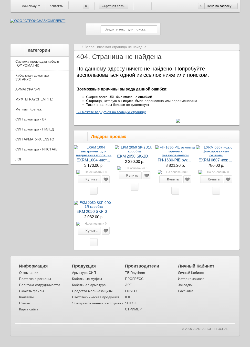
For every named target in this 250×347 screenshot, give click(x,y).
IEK (127, 297)
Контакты (56, 6)
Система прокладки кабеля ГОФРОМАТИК (37, 63)
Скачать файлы (31, 291)
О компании (28, 273)
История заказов (191, 279)
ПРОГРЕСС (134, 279)
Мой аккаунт (30, 6)
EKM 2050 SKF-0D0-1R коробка (105, 211)
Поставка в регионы (35, 279)
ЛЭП (18, 159)
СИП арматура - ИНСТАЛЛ (36, 149)
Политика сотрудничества (39, 285)
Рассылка (185, 291)
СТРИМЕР (133, 309)
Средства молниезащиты (92, 291)
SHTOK (131, 303)
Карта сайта (28, 309)
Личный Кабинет (191, 273)
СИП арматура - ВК (30, 119)
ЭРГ (128, 285)
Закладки (185, 285)
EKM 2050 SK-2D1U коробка (143, 156)
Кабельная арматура (89, 285)
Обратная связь (113, 6)
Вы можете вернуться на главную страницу (111, 112)
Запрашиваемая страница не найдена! (116, 47)
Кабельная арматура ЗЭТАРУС (32, 77)
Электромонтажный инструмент (97, 303)
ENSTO (131, 291)
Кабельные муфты (87, 279)
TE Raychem (135, 273)
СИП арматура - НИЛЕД (34, 129)
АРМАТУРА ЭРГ (28, 89)
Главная (78, 47)
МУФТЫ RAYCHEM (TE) (34, 99)
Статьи (24, 303)
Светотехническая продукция (95, 297)
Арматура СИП (84, 273)
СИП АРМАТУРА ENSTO (34, 139)
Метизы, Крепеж (28, 109)
